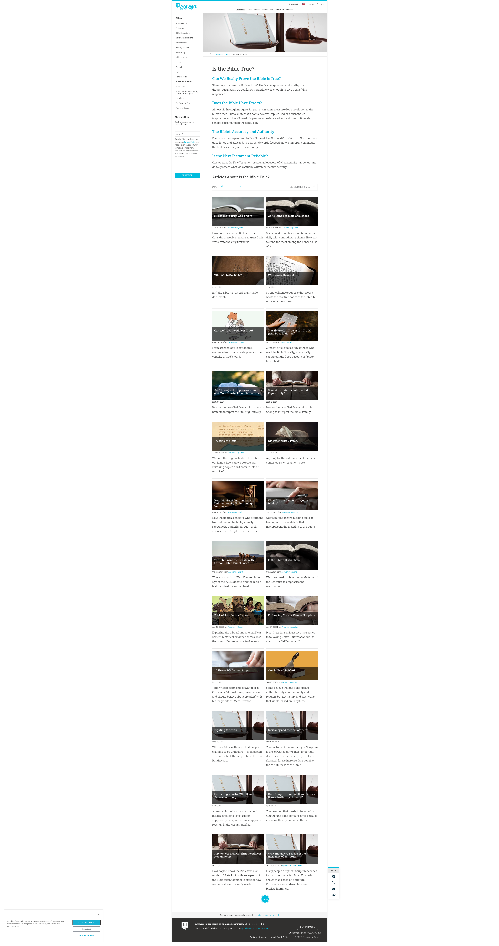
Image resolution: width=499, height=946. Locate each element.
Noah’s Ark (180, 86)
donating (258, 915)
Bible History (181, 43)
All (222, 186)
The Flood (180, 98)
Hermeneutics (182, 77)
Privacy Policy (189, 142)
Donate (289, 9)
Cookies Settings (86, 935)
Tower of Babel (182, 108)
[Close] (98, 914)
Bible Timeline (182, 57)
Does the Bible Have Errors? (237, 103)
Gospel (179, 67)
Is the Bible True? (240, 54)
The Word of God (183, 103)
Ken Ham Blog (288, 342)
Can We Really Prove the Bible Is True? (246, 78)
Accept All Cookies (86, 922)
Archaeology (181, 28)
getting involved (272, 915)
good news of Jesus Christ (254, 928)
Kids (272, 9)
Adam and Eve (182, 23)
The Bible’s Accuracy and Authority (243, 131)
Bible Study (180, 52)
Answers (241, 9)
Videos (265, 9)
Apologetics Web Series (292, 865)
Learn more (307, 927)
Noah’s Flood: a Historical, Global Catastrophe (187, 92)
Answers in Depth (235, 512)
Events (257, 9)
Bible (228, 54)
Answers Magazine (235, 227)
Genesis (179, 62)
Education (279, 9)
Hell (177, 72)
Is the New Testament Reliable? (240, 156)
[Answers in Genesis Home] (186, 7)
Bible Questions (182, 47)
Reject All (86, 929)
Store (249, 9)
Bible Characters (183, 33)
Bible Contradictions (184, 38)
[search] (314, 186)
